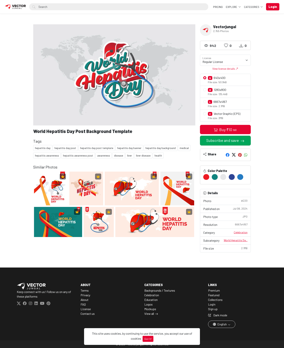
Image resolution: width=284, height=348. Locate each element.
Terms (85, 290)
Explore (232, 6)
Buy (228, 129)
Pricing (218, 6)
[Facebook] (228, 154)
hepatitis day (42, 148)
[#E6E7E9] (223, 177)
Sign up (213, 309)
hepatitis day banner (129, 148)
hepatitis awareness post (78, 155)
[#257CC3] (240, 177)
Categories (252, 6)
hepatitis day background (160, 148)
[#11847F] (215, 177)
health (158, 155)
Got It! (148, 338)
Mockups (150, 309)
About (84, 299)
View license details (224, 68)
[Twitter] (234, 154)
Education (151, 299)
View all (149, 313)
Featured (213, 295)
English (222, 324)
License (86, 309)
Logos (148, 304)
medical (184, 148)
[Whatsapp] (245, 154)
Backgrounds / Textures (159, 290)
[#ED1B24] (206, 177)
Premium (214, 290)
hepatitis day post (65, 148)
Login (211, 304)
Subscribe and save (223, 140)
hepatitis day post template (96, 148)
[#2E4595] (232, 177)
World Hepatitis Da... (235, 240)
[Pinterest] (240, 154)
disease (118, 155)
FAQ (83, 304)
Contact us (88, 313)
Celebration (240, 232)
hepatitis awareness (47, 155)
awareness (103, 155)
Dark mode (220, 315)
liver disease (143, 155)
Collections (215, 299)
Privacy (85, 295)
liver (129, 155)
